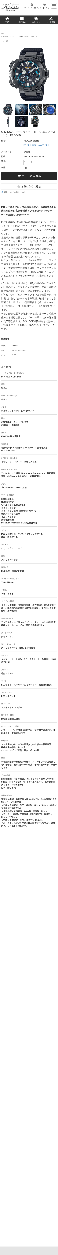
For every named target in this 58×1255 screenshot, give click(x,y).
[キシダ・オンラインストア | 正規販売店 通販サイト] (10, 10)
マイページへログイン (31, 8)
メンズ (5, 41)
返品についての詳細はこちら (14, 192)
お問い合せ (36, 22)
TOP (7, 22)
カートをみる (44, 8)
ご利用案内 (22, 22)
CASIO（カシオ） (9, 36)
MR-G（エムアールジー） (28, 36)
